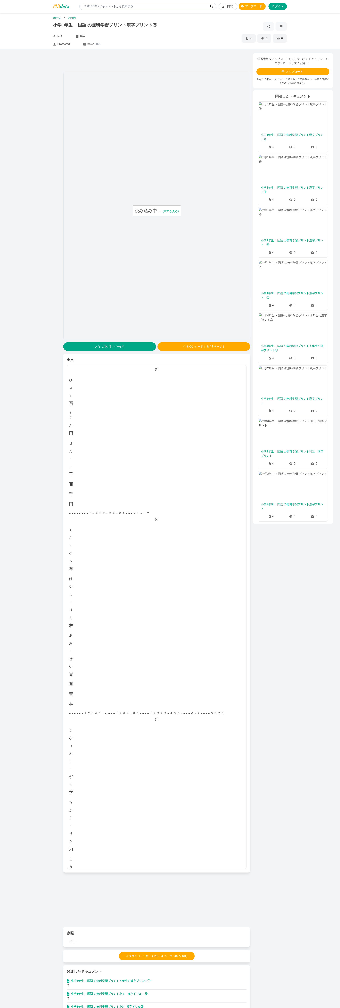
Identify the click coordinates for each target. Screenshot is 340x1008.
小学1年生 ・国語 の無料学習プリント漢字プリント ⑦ (292, 295)
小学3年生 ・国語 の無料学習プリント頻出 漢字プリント (292, 453)
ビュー (74, 941)
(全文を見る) (171, 211)
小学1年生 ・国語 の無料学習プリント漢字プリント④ (292, 190)
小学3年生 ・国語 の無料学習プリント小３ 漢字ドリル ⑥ (109, 993)
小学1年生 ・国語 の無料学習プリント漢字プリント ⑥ (292, 242)
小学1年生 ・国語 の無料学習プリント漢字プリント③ (292, 137)
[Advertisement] (34, 106)
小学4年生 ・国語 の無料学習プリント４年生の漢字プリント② (292, 348)
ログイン (277, 6)
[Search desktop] (211, 6)
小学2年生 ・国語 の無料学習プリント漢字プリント (292, 401)
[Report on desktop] (281, 26)
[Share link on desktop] (268, 26)
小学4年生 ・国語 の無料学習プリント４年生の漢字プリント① (110, 980)
